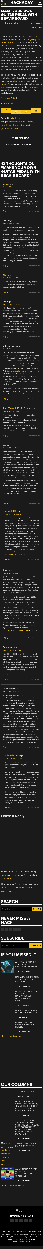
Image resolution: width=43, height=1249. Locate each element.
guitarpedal (6, 128)
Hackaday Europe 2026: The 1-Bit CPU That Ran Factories (27, 979)
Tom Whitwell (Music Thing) (16, 408)
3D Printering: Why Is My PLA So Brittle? (25, 1145)
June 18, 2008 (36, 27)
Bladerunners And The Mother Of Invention (27, 1011)
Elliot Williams (11, 755)
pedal (15, 128)
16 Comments (24, 1096)
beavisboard (27, 121)
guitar (29, 125)
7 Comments (23, 1005)
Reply (5, 211)
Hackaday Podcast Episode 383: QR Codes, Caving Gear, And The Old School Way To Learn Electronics (26, 1106)
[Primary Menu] (40, 3)
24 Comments (24, 986)
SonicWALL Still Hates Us (19, 144)
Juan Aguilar (11, 23)
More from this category (12, 1036)
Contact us (19, 929)
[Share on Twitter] (5, 27)
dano (5, 445)
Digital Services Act (31, 1237)
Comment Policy (9, 878)
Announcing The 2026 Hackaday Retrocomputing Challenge (26, 1172)
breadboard (6, 125)
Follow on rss (15, 929)
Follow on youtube (10, 929)
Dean (5, 184)
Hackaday (21, 2)
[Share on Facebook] (2, 27)
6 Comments (23, 1115)
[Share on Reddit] (12, 27)
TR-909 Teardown (19, 138)
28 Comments (24, 1151)
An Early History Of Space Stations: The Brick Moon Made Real (26, 964)
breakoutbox (19, 125)
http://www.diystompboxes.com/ (16, 630)
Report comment (34, 211)
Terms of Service (18, 1237)
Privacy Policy (6, 1237)
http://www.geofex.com (27, 371)
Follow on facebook (2, 929)
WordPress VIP (26, 1242)
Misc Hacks (16, 118)
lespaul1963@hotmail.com (15, 554)
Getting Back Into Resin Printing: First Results (25, 1024)
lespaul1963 (10, 511)
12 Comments (36, 23)
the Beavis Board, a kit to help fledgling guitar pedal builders (21, 39)
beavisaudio (14, 121)
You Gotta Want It (24, 1092)
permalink (8, 103)
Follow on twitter (6, 929)
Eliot (5, 275)
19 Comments (24, 971)
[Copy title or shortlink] (15, 27)
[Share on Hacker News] (9, 27)
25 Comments (24, 1031)
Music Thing (10, 98)
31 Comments (24, 1017)
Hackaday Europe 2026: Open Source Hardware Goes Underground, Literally (27, 996)
